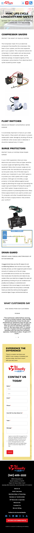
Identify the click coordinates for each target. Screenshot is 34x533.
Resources (17, 502)
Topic (11, 420)
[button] (2, 323)
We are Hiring (17, 508)
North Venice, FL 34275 (17, 481)
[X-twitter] (10, 516)
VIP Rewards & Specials (17, 500)
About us (17, 489)
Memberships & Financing (17, 494)
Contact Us (17, 505)
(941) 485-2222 (17, 475)
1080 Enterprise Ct (17, 479)
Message (12, 428)
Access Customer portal (23, 2)
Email (11, 398)
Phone (11, 405)
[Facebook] (6, 516)
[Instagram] (20, 516)
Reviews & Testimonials (17, 497)
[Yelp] (23, 516)
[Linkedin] (13, 516)
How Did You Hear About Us (17, 413)
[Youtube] (16, 516)
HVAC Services (17, 491)
